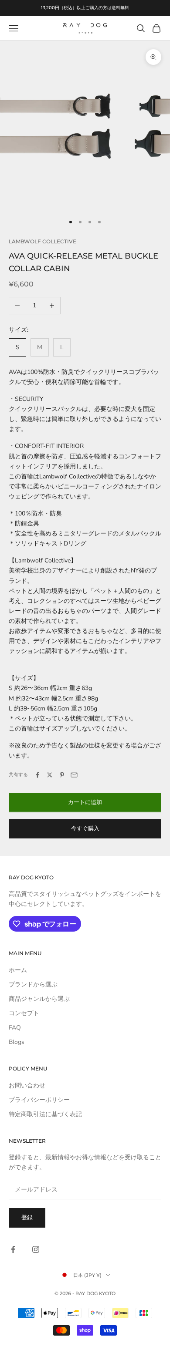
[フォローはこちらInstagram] (35, 1249)
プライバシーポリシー (39, 1100)
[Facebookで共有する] (37, 774)
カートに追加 (85, 802)
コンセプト (24, 1013)
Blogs (16, 1042)
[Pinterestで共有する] (61, 774)
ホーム (18, 970)
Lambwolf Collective (42, 241)
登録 (27, 1218)
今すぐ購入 (85, 828)
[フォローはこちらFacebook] (13, 1249)
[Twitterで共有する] (49, 774)
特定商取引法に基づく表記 (45, 1114)
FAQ (15, 1027)
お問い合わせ (27, 1085)
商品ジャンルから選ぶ (39, 999)
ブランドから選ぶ (33, 984)
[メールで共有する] (74, 774)
